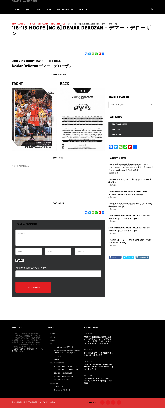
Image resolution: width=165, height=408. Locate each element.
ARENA (56, 359)
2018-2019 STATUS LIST (62, 380)
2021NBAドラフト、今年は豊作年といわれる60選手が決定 (98, 354)
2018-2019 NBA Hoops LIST (63, 376)
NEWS (52, 340)
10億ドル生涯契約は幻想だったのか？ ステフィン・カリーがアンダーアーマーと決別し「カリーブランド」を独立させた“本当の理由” (98, 340)
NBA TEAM (57, 356)
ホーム (53, 337)
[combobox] (130, 104)
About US (39, 349)
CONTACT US (58, 386)
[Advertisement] (58, 184)
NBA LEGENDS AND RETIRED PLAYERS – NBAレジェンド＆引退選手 (67, 351)
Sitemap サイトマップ (62, 390)
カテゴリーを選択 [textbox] (118, 104)
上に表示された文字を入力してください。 (31, 268)
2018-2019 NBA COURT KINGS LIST (66, 370)
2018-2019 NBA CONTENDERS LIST (66, 366)
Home (52, 334)
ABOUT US (54, 383)
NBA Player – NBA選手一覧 (63, 347)
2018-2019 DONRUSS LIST (63, 373)
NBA (51, 344)
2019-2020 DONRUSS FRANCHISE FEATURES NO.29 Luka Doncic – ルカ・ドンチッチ (98, 367)
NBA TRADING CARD (57, 363)
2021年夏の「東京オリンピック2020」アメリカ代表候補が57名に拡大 (98, 381)
